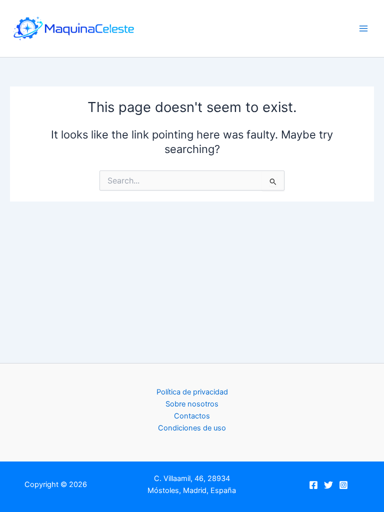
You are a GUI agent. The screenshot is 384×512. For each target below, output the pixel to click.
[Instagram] (343, 485)
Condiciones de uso (192, 428)
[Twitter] (328, 485)
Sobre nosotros (192, 404)
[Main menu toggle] (363, 28)
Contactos (192, 416)
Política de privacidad (192, 392)
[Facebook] (313, 485)
